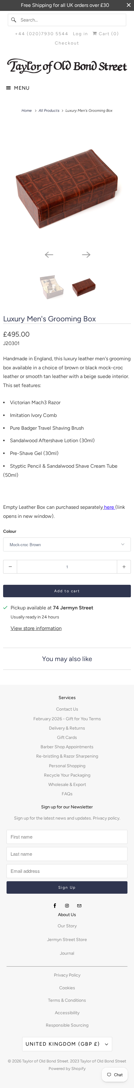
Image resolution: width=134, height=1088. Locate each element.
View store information (36, 628)
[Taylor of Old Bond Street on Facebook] (55, 906)
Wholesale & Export (67, 784)
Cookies (67, 988)
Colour (9, 531)
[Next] (86, 254)
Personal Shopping (67, 766)
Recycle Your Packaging (67, 775)
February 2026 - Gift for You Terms (67, 718)
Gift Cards (67, 737)
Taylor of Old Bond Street (45, 1061)
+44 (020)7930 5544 (42, 33)
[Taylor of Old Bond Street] (67, 66)
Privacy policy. (106, 818)
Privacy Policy (67, 975)
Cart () (108, 33)
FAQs (67, 794)
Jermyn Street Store (67, 939)
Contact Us (67, 709)
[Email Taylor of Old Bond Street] (79, 906)
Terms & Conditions (67, 1000)
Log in (80, 33)
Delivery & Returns (67, 728)
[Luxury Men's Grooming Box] (67, 185)
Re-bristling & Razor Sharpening (67, 756)
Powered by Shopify (67, 1068)
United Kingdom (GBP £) (64, 1044)
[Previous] (48, 254)
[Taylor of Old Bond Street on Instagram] (67, 906)
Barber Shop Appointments (67, 747)
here (109, 507)
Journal (67, 953)
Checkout (67, 43)
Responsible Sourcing (67, 1025)
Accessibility (67, 1012)
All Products (49, 110)
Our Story (67, 926)
